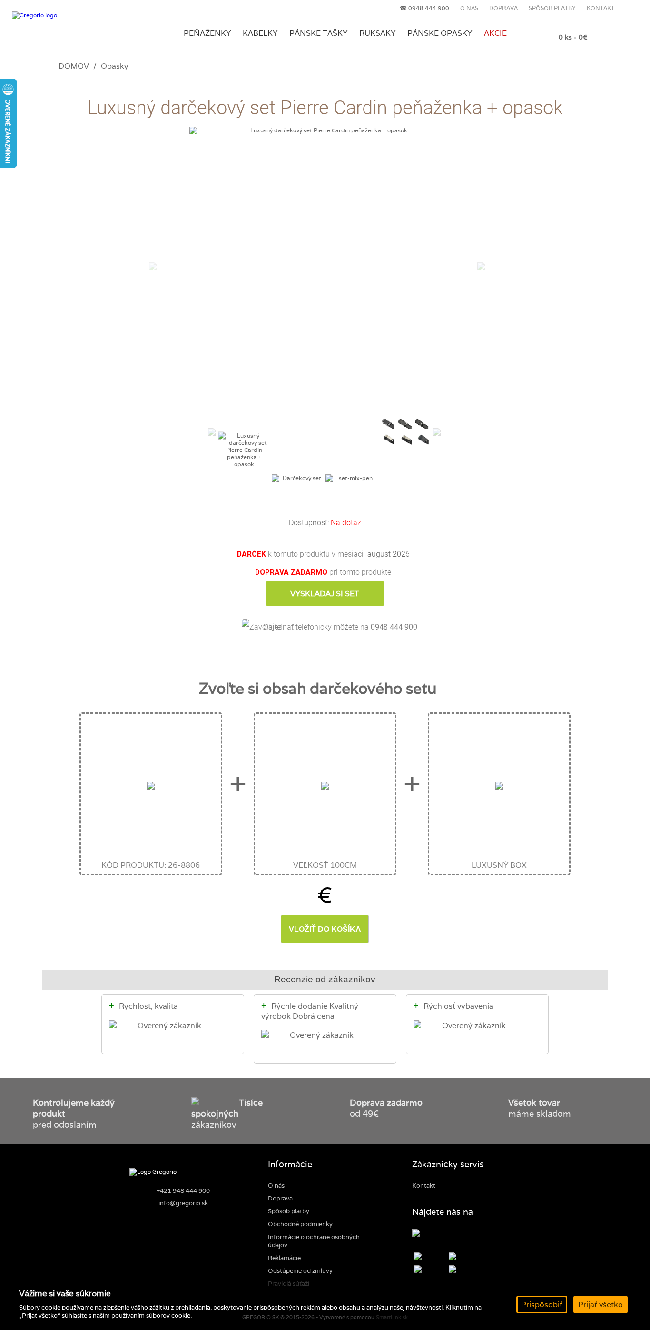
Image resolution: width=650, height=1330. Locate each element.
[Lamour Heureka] (422, 1234)
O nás (469, 7)
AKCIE (495, 33)
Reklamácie (284, 1258)
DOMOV (74, 65)
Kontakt (600, 7)
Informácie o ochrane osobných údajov (314, 1241)
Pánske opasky (439, 33)
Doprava (503, 7)
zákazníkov (227, 1113)
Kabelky (260, 33)
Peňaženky (207, 33)
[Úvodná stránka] (75, 15)
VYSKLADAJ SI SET (324, 594)
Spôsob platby (552, 7)
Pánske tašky (318, 33)
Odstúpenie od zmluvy (300, 1271)
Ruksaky (377, 33)
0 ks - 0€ (573, 36)
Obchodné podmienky (300, 1224)
